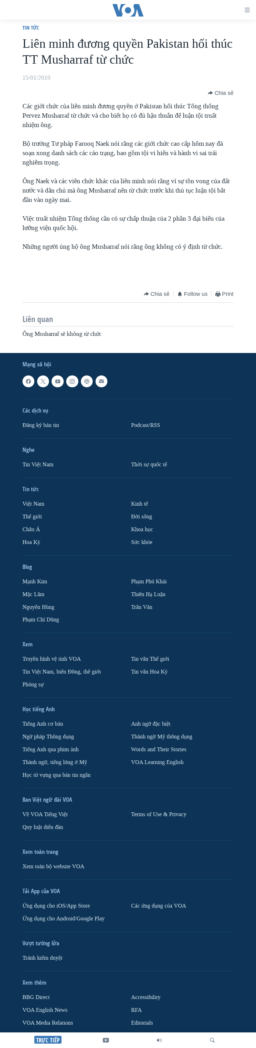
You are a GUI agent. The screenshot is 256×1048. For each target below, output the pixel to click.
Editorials (142, 1022)
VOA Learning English (157, 762)
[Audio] (159, 1040)
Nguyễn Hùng (38, 606)
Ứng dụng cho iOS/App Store (56, 905)
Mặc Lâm (33, 594)
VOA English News (44, 1009)
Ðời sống (141, 516)
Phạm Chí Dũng (40, 619)
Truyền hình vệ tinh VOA (51, 659)
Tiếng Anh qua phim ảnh (50, 749)
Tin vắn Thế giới (150, 659)
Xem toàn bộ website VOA (53, 866)
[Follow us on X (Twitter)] (43, 381)
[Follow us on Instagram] (72, 381)
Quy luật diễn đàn (42, 827)
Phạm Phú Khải (149, 581)
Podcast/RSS (145, 425)
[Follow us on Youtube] (57, 381)
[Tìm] (212, 1040)
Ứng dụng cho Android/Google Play (63, 918)
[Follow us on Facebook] (28, 381)
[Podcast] (87, 381)
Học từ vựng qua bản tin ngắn (56, 775)
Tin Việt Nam (37, 464)
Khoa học (142, 529)
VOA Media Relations (47, 1022)
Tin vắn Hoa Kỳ (149, 671)
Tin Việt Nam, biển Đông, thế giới (61, 671)
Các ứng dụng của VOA (158, 905)
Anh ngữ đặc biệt (150, 723)
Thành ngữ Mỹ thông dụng (161, 736)
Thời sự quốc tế (149, 464)
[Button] (221, 93)
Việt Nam (33, 503)
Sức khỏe (141, 542)
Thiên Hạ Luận (148, 594)
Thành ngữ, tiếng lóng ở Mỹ (54, 762)
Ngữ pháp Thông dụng (48, 736)
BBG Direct (36, 997)
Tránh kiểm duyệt (42, 958)
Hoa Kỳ (31, 542)
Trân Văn (141, 606)
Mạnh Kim (34, 581)
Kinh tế (139, 503)
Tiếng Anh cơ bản (42, 723)
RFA (136, 1009)
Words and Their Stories (158, 749)
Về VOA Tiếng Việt (45, 814)
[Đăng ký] (101, 381)
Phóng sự (33, 684)
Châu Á (31, 529)
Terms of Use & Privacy (158, 814)
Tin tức (30, 27)
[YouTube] (106, 1040)
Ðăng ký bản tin (40, 425)
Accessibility (145, 997)
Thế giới (32, 516)
